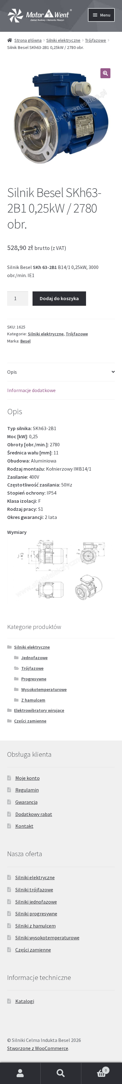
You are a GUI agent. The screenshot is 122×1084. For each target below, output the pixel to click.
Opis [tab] (12, 372)
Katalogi (24, 1001)
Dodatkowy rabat (33, 814)
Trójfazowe (95, 40)
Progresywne (33, 679)
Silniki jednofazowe (36, 902)
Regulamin (27, 790)
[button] (105, 73)
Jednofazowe (34, 657)
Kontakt (24, 826)
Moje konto (27, 778)
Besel (25, 341)
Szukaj (61, 1073)
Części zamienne (30, 721)
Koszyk (94, 1067)
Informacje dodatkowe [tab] (31, 390)
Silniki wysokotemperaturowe (47, 937)
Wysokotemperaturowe (44, 689)
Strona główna (28, 40)
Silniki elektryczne (63, 40)
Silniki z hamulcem (35, 926)
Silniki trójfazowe (34, 889)
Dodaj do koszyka (59, 298)
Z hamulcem (33, 700)
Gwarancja (26, 802)
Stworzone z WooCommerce (37, 1048)
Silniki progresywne (36, 913)
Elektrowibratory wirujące (39, 710)
